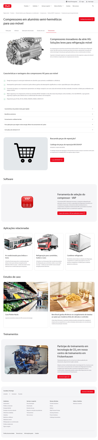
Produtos (12, 13)
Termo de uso (19, 433)
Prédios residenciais (8, 424)
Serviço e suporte (31, 401)
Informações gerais (28, 433)
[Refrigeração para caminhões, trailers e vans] (48, 243)
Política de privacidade (8, 433)
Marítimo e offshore (8, 417)
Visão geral (8, 30)
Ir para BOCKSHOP (56, 160)
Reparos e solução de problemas (34, 410)
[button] (81, 1)
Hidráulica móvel (7, 419)
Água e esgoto (6, 426)
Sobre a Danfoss (77, 401)
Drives (51, 405)
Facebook (14, 394)
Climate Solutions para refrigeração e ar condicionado (27, 13)
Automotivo (6, 403)
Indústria (5, 415)
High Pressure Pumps (55, 410)
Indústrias (6, 401)
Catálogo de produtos (55, 417)
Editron (51, 408)
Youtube (20, 394)
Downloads (29, 405)
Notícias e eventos (77, 403)
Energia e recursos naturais (9, 410)
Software (16, 30)
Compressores (43, 13)
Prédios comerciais (7, 405)
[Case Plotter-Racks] (26, 297)
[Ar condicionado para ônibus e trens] (18, 243)
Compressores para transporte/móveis (70, 13)
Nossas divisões (54, 401)
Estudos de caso (41, 30)
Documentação (30, 403)
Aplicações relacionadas (28, 30)
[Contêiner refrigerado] (79, 243)
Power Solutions (54, 415)
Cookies (37, 433)
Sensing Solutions (54, 412)
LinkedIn (5, 394)
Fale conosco (30, 415)
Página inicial (6, 13)
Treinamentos (51, 30)
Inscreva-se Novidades (87, 391)
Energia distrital (7, 408)
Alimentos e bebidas (8, 412)
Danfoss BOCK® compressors (54, 13)
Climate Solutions (54, 403)
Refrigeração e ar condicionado (10, 422)
